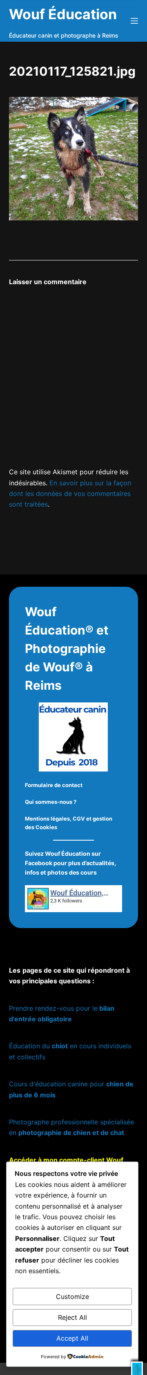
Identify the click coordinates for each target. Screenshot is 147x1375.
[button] (137, 1368)
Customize (72, 1296)
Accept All (72, 1338)
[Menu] (134, 21)
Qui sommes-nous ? (50, 802)
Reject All (72, 1317)
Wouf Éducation (63, 14)
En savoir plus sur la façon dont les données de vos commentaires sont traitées (70, 494)
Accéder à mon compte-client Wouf (66, 1160)
